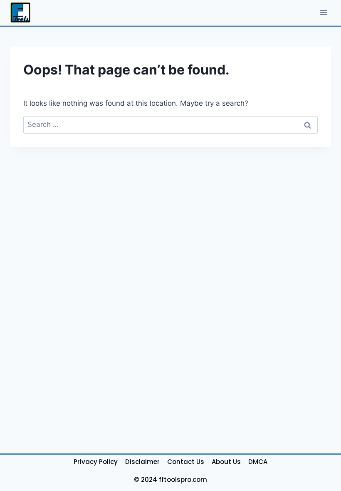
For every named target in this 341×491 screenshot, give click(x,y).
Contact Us (185, 461)
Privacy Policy (96, 461)
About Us (226, 461)
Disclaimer (142, 461)
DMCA (257, 461)
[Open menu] (323, 12)
